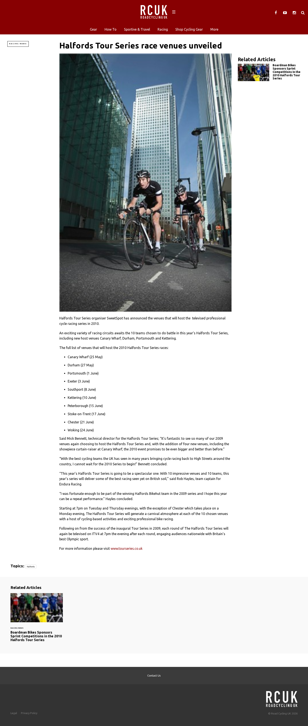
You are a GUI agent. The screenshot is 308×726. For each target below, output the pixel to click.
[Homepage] (282, 697)
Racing (163, 29)
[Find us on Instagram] (294, 13)
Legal (13, 713)
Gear (93, 29)
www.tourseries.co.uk (126, 548)
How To (110, 29)
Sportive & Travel (137, 29)
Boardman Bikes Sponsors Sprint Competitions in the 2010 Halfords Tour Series (269, 73)
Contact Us (154, 675)
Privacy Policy (29, 713)
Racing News (18, 44)
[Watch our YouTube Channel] (285, 13)
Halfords (31, 566)
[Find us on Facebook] (276, 13)
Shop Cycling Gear (189, 29)
